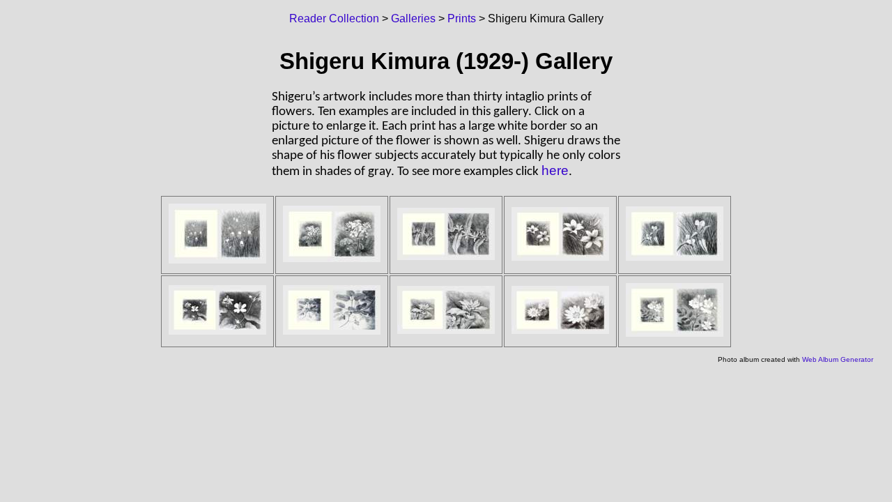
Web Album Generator (837, 359)
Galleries (413, 18)
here (555, 170)
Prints (461, 18)
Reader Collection (334, 18)
